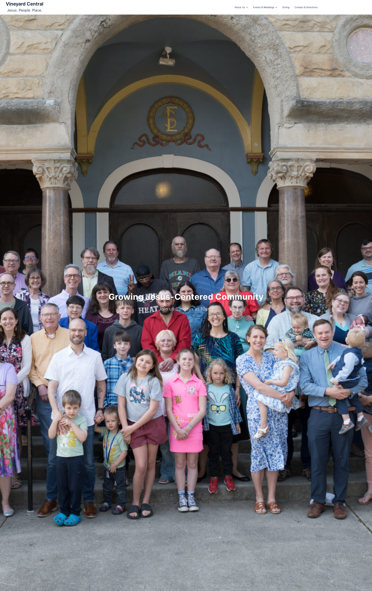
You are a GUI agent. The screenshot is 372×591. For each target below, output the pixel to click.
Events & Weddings (263, 7)
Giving (285, 7)
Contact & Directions (306, 7)
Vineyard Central (24, 4)
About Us (240, 7)
